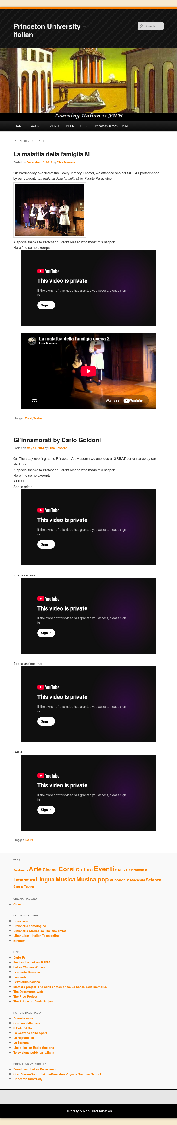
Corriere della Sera (26, 1023)
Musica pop (92, 879)
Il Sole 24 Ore (23, 1028)
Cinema (50, 870)
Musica (65, 879)
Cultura (84, 869)
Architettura (20, 870)
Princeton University (27, 1079)
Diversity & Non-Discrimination (88, 1110)
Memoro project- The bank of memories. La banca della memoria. (60, 986)
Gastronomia (136, 869)
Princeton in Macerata (127, 880)
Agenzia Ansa (23, 1018)
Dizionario (20, 921)
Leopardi (19, 977)
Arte (35, 868)
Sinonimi (20, 940)
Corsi (28, 418)
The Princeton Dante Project (33, 1001)
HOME (19, 125)
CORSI (35, 125)
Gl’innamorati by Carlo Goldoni (57, 439)
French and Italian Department (34, 1069)
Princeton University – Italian (49, 30)
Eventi (104, 868)
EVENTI (53, 125)
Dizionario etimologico (29, 926)
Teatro (37, 418)
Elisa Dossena (66, 162)
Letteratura (24, 880)
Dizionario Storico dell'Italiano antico (40, 930)
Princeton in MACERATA (111, 125)
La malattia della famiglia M (51, 154)
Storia (18, 886)
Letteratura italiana (26, 982)
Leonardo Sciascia (26, 972)
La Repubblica (23, 1037)
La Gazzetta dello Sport (30, 1033)
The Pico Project (25, 996)
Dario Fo (19, 957)
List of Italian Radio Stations (33, 1047)
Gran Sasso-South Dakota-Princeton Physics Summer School (57, 1074)
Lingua (45, 879)
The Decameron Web (28, 991)
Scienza (153, 880)
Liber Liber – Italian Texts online (36, 935)
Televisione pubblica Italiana (33, 1052)
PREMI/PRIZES (77, 125)
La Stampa (21, 1042)
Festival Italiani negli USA (31, 962)
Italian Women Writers (29, 967)
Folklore (120, 870)
